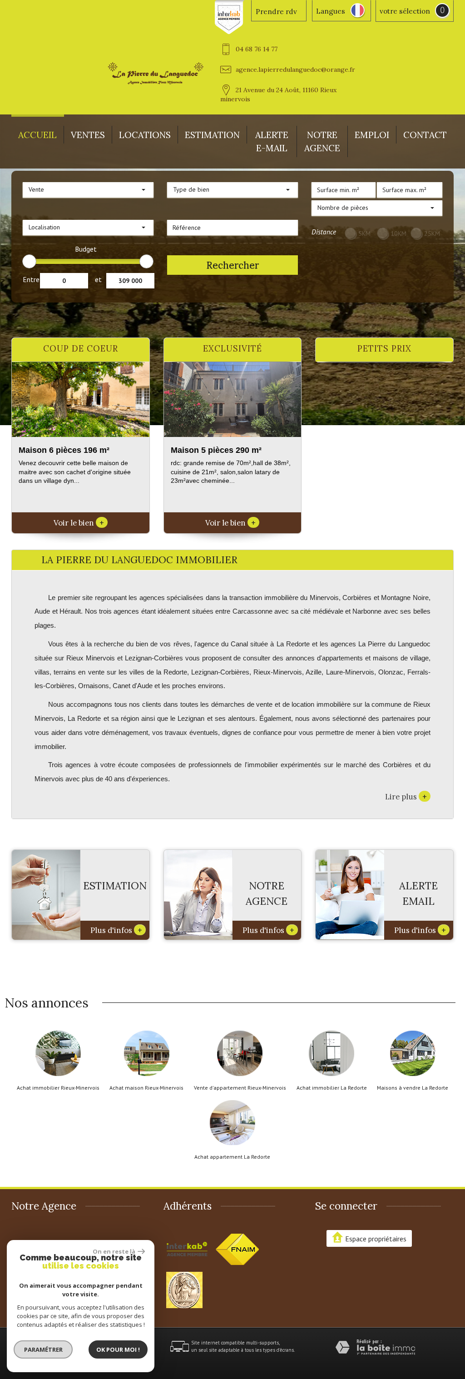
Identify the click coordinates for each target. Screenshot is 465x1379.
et (98, 279)
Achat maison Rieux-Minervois (146, 1088)
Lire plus (406, 796)
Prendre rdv (276, 11)
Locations (145, 134)
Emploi (372, 134)
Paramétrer (43, 1349)
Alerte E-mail (271, 141)
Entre (31, 279)
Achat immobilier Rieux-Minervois (58, 1088)
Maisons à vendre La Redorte (412, 1088)
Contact (425, 134)
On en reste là (114, 1251)
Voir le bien (79, 523)
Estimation (212, 134)
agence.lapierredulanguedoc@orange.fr (295, 69)
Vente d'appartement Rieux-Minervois (240, 1088)
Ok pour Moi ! (118, 1349)
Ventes (88, 134)
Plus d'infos (116, 929)
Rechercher (232, 265)
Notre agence (322, 141)
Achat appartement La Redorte (232, 1157)
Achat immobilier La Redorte (332, 1088)
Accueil (37, 134)
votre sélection (405, 11)
